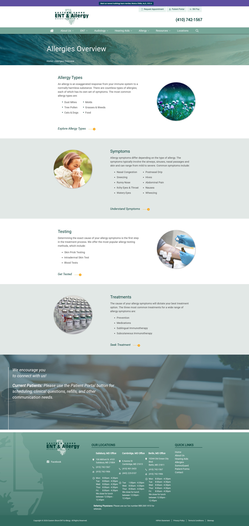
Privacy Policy (179, 521)
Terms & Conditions (196, 521)
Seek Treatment (120, 345)
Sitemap (210, 521)
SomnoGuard (182, 465)
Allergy (143, 30)
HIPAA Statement (163, 521)
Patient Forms (182, 469)
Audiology (100, 30)
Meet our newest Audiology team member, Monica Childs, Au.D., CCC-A (126, 3)
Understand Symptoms (125, 209)
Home (52, 30)
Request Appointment (153, 9)
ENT (82, 30)
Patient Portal (177, 9)
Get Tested (65, 274)
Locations (182, 30)
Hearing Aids (122, 30)
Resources (162, 30)
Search (197, 30)
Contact (179, 472)
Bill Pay (195, 9)
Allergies (179, 462)
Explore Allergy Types (72, 128)
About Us (66, 30)
